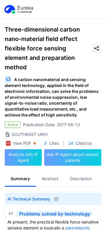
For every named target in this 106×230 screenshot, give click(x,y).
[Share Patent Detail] (96, 48)
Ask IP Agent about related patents (73, 157)
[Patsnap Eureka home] (18, 9)
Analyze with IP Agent (23, 157)
